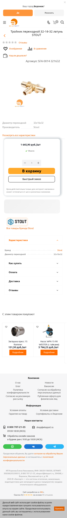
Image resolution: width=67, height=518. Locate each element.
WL (41, 492)
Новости (49, 382)
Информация (33, 405)
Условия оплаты (18, 410)
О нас (18, 382)
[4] (12, 42)
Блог (18, 386)
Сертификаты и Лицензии (49, 414)
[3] (9, 42)
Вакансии (49, 386)
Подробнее (17, 352)
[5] (15, 42)
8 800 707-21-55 (16, 427)
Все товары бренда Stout (20, 228)
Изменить (49, 13)
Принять (59, 508)
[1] (3, 42)
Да (18, 13)
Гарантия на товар (18, 414)
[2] (6, 42)
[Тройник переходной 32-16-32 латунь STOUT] (33, 89)
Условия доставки (49, 410)
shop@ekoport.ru (44, 427)
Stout (59, 250)
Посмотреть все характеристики (18, 135)
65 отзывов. (47, 495)
